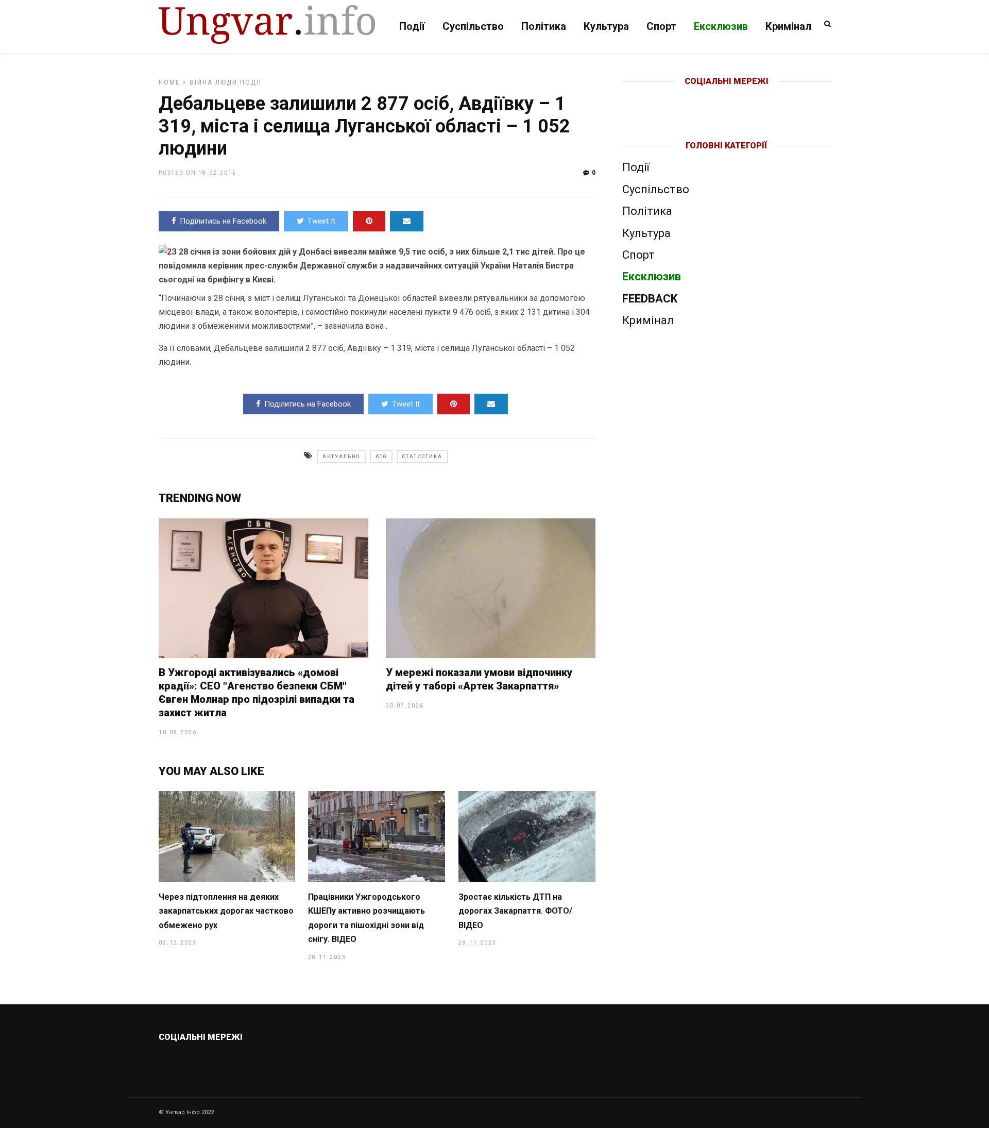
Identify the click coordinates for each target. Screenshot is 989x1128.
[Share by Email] (406, 221)
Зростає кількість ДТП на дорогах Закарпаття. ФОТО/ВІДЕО (515, 911)
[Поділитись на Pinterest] (369, 221)
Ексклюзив (721, 26)
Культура (606, 26)
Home (169, 82)
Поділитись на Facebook (223, 221)
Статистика (422, 456)
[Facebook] (705, 98)
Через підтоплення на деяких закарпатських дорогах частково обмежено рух (226, 911)
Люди (226, 82)
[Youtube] (727, 98)
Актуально (341, 456)
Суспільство (473, 26)
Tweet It (321, 221)
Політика (543, 26)
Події (412, 26)
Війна (201, 82)
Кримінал (788, 26)
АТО (381, 456)
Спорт (661, 26)
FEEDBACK (649, 298)
